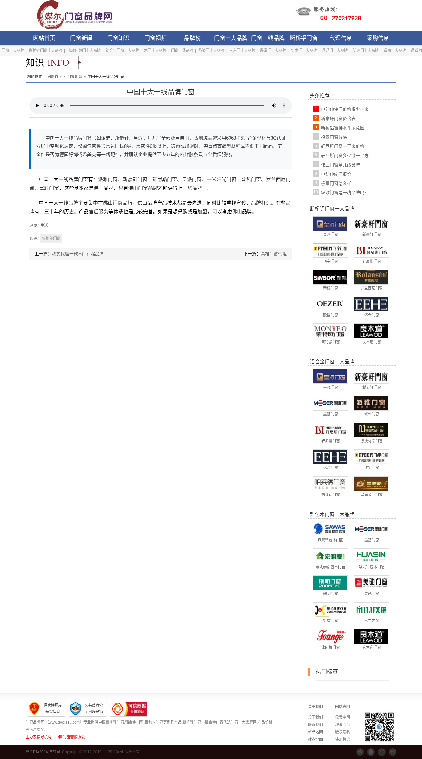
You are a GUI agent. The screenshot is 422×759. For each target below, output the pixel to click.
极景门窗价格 (334, 137)
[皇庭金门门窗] (371, 483)
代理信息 (341, 38)
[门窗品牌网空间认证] (360, 752)
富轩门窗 (49, 188)
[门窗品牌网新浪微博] (392, 752)
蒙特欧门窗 (330, 342)
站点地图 (315, 732)
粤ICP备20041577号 (43, 752)
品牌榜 (192, 38)
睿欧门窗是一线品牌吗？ (345, 192)
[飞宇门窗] (330, 250)
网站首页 (44, 38)
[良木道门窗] (371, 330)
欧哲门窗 (251, 179)
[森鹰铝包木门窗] (330, 529)
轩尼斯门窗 (164, 179)
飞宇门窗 (330, 261)
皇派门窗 (192, 179)
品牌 (256, 203)
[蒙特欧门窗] (330, 330)
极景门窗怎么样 (336, 183)
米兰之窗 (371, 621)
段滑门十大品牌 (273, 50)
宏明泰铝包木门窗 (330, 567)
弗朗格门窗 (330, 647)
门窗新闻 (81, 38)
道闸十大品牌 (395, 50)
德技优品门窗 (372, 441)
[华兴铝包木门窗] (371, 555)
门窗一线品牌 (268, 38)
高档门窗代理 (274, 253)
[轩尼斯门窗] (371, 250)
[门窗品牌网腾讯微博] (382, 752)
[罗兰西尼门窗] (371, 277)
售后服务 (98, 211)
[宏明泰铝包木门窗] (330, 555)
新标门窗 (330, 288)
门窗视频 (155, 38)
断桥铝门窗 (304, 38)
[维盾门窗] (330, 609)
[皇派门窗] (330, 223)
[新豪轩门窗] (371, 223)
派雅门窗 (108, 179)
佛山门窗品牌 (143, 188)
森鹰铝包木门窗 (331, 540)
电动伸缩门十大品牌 (84, 50)
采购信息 (378, 38)
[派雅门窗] (371, 403)
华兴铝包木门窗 (372, 567)
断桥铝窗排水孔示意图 (342, 127)
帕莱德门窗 (330, 495)
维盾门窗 (330, 621)
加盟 (202, 211)
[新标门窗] (330, 277)
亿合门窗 (371, 315)
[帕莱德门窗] (330, 483)
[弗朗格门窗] (330, 636)
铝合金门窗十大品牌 (122, 50)
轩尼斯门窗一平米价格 (342, 146)
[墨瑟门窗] (330, 403)
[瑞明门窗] (330, 582)
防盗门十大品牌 (211, 50)
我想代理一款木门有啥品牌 (78, 253)
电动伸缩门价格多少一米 (345, 109)
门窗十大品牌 (230, 38)
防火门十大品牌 (366, 50)
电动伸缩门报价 (336, 174)
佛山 (98, 188)
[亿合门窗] (371, 304)
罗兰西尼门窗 (372, 288)
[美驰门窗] (371, 582)
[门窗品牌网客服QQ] (371, 752)
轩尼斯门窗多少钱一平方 (345, 155)
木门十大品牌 (155, 50)
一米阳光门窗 (221, 179)
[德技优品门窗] (371, 429)
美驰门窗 (371, 594)
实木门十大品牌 (304, 50)
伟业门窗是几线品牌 (340, 164)
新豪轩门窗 (135, 179)
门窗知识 (118, 38)
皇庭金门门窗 (372, 495)
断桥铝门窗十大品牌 (45, 50)
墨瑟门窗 (330, 414)
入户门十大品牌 (242, 50)
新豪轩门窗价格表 (338, 118)
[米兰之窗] (371, 609)
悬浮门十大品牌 (335, 50)
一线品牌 (68, 179)
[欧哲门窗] (330, 304)
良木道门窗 (371, 342)
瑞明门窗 (330, 594)
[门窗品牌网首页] (70, 15)
